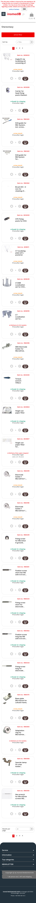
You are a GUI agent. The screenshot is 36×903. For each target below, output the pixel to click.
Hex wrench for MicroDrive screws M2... (21, 796)
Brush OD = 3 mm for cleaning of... (20, 189)
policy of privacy (14, 9)
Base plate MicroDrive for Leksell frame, (21, 701)
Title (20, 42)
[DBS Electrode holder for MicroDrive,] (7, 346)
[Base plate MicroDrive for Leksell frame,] (7, 699)
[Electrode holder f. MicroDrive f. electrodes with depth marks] (7, 474)
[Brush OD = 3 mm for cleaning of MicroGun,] (7, 186)
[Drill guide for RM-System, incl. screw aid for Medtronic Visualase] (7, 120)
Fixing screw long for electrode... (20, 669)
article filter (18, 35)
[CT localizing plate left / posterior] (7, 248)
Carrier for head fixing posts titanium (21, 93)
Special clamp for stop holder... (21, 764)
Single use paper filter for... (20, 445)
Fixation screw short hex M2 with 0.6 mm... (21, 573)
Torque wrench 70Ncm (18, 381)
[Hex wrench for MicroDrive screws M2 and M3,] (7, 793)
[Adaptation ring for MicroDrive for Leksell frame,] (7, 730)
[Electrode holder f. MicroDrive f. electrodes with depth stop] (7, 506)
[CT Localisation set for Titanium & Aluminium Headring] (7, 314)
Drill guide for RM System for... (20, 157)
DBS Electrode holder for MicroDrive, (21, 349)
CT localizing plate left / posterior (20, 253)
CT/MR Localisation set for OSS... (20, 285)
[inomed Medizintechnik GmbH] (14, 14)
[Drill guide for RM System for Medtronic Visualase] (7, 152)
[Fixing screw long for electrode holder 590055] (7, 666)
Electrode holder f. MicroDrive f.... (21, 477)
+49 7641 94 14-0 (20, 896)
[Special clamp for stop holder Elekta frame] (7, 761)
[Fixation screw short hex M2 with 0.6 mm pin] (7, 570)
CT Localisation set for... (20, 317)
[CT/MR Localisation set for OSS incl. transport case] (7, 282)
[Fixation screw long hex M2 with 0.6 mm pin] (7, 634)
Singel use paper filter (20, 412)
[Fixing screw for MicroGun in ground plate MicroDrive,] (7, 538)
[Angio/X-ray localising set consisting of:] (7, 56)
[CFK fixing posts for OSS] (7, 218)
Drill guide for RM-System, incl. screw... (20, 125)
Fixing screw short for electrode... (20, 605)
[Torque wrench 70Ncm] (7, 378)
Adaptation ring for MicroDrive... (20, 733)
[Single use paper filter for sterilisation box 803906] (7, 440)
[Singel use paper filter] (7, 410)
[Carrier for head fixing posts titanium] (7, 90)
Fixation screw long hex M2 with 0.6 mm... (21, 637)
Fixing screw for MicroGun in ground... (20, 541)
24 (17, 829)
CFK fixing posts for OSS (21, 220)
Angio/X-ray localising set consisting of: (20, 61)
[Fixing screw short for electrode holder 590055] (7, 602)
